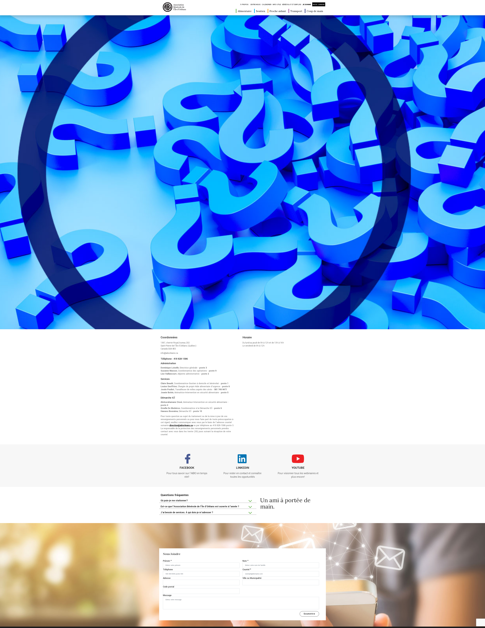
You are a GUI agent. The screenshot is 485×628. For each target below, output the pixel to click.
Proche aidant (278, 11)
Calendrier (266, 4)
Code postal (168, 586)
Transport (296, 11)
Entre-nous (256, 4)
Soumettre (309, 613)
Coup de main (315, 11)
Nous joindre (319, 4)
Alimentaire (245, 11)
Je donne (306, 4)
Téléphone (168, 569)
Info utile (277, 4)
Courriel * (247, 569)
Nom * (245, 560)
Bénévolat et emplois (291, 4)
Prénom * (167, 560)
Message (167, 595)
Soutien (260, 11)
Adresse (167, 578)
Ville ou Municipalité (252, 578)
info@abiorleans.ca (169, 353)
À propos (244, 4)
